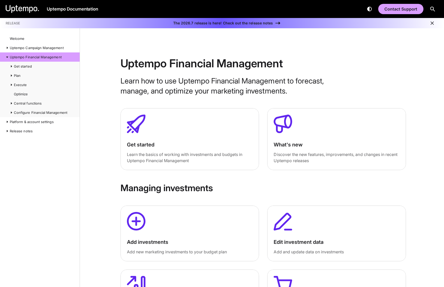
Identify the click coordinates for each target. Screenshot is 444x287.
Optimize (21, 94)
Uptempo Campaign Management (37, 48)
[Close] (432, 23)
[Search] (433, 9)
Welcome (17, 38)
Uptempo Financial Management (36, 57)
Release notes (21, 131)
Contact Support (400, 9)
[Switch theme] (369, 9)
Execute (20, 85)
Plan (17, 75)
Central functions (28, 103)
